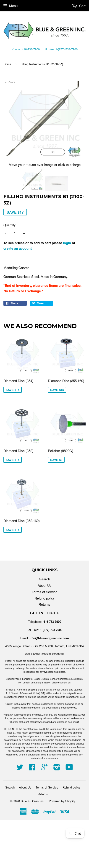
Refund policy (44, 598)
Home (7, 64)
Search (44, 579)
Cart (82, 5)
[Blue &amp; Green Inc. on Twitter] (19, 768)
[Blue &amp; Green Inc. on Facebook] (32, 768)
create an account (17, 248)
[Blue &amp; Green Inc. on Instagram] (56, 768)
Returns (44, 604)
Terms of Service (44, 591)
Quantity (9, 225)
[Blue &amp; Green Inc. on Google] (44, 768)
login (67, 242)
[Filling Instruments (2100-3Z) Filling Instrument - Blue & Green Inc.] (56, 184)
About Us (45, 585)
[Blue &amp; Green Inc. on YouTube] (69, 768)
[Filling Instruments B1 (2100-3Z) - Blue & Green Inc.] (32, 180)
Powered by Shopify (62, 801)
